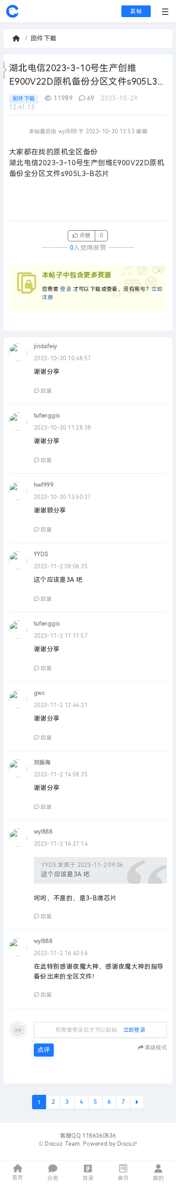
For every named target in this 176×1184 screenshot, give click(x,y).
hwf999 (43, 485)
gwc (39, 693)
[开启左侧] (5, 70)
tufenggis (47, 416)
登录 (65, 289)
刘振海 (42, 762)
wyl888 (43, 832)
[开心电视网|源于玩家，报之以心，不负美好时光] (12, 16)
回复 (46, 391)
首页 (17, 38)
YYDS (41, 554)
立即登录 (134, 1030)
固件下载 (44, 38)
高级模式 (156, 1047)
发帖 (136, 11)
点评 (43, 1050)
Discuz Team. (63, 1144)
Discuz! (127, 1144)
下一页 (137, 1102)
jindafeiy (45, 346)
